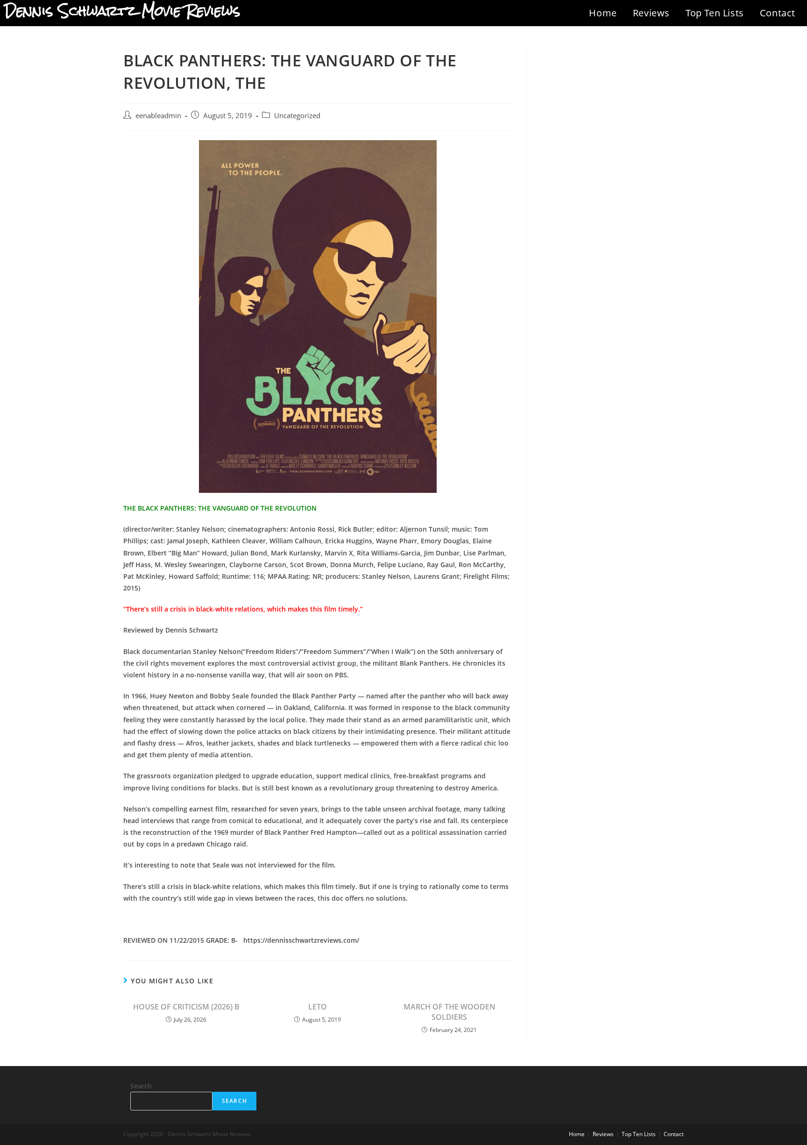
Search (141, 1085)
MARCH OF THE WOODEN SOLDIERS (450, 1012)
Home (602, 13)
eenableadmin (158, 115)
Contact (777, 13)
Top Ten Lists (715, 13)
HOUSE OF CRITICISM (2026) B (186, 1007)
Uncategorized (297, 115)
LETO (317, 1007)
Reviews (651, 13)
